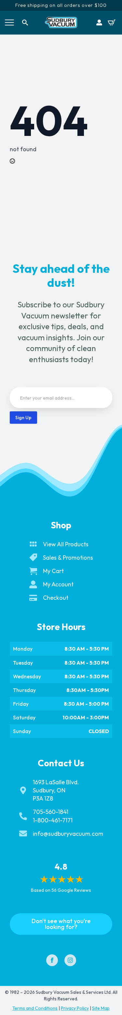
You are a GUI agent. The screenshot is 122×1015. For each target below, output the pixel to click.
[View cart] (111, 22)
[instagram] (70, 960)
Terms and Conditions (35, 1008)
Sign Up (23, 417)
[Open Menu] (9, 22)
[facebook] (52, 960)
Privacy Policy (75, 1008)
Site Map (101, 1008)
